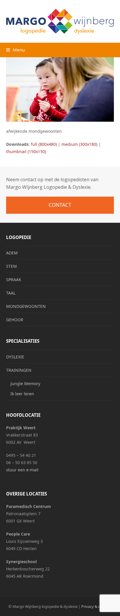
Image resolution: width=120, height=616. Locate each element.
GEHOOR (14, 319)
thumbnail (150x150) (26, 151)
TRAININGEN (18, 370)
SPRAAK (13, 279)
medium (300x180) (79, 144)
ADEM (12, 253)
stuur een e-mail (22, 470)
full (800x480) (44, 144)
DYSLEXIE (15, 357)
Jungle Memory (25, 383)
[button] (15, 50)
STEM (11, 266)
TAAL (10, 293)
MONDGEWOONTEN (26, 306)
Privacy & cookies (96, 606)
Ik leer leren (22, 393)
